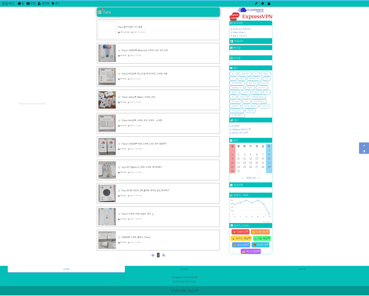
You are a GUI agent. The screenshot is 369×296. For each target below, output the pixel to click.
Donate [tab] (302, 269)
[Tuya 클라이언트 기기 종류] (107, 29)
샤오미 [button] (264, 106)
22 (269, 163)
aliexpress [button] (259, 101)
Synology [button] (237, 110)
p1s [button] (267, 92)
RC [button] (256, 74)
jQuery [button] (235, 106)
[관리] (262, 3)
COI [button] (266, 78)
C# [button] (233, 78)
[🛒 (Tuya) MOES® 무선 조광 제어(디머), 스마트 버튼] (107, 76)
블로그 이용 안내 (240, 35)
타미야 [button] (245, 92)
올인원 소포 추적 (239, 132)
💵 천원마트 (239, 232)
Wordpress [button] (237, 115)
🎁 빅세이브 (259, 245)
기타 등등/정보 (124, 32)
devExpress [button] (237, 83)
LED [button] (241, 78)
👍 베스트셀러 (249, 251)
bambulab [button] (236, 87)
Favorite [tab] (184, 269)
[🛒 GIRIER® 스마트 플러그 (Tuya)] (107, 240)
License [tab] (66, 269)
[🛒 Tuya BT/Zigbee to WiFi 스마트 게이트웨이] (107, 170)
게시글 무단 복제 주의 (242, 29)
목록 (32, 3)
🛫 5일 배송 (261, 238)
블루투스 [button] (252, 83)
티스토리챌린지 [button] (250, 106)
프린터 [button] (242, 97)
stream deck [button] (257, 97)
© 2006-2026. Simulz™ (184, 291)
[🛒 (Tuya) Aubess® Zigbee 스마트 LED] (107, 100)
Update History (239, 32)
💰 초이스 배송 (240, 238)
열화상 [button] (266, 74)
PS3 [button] (246, 101)
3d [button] (233, 97)
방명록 (45, 3)
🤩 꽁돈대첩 (240, 245)
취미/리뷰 (123, 55)
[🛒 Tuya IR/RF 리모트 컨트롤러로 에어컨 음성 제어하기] (107, 193)
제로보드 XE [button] (254, 78)
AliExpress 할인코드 (240, 129)
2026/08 (251, 178)
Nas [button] (264, 83)
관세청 (235, 126)
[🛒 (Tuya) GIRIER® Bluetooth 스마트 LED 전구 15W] (107, 53)
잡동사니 (8, 3)
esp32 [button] (234, 92)
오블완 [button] (250, 110)
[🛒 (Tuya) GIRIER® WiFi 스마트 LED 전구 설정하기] (107, 146)
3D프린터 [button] (262, 87)
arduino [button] (245, 74)
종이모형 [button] (235, 101)
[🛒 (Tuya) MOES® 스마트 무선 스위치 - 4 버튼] (107, 123)
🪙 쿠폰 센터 (259, 232)
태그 (57, 3)
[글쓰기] (256, 3)
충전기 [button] (256, 92)
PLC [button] (233, 74)
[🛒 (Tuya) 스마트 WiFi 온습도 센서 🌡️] (107, 216)
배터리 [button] (249, 87)
